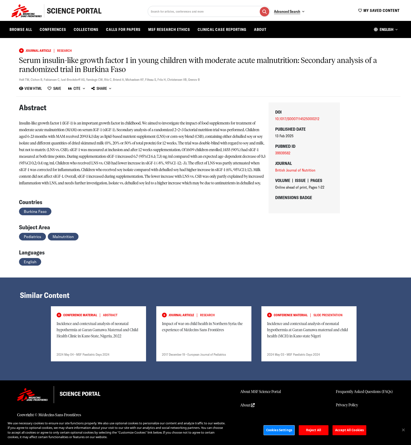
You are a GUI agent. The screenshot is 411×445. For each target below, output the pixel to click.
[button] (386, 29)
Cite (76, 88)
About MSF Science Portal (260, 392)
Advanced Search (287, 11)
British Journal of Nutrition (295, 170)
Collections (86, 29)
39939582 (282, 153)
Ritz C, (108, 79)
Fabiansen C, (52, 79)
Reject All (313, 430)
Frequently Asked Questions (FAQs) (364, 392)
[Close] (403, 430)
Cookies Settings (279, 430)
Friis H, (162, 79)
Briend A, (119, 79)
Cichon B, (37, 79)
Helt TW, (25, 79)
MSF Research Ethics (169, 29)
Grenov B (194, 79)
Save (57, 88)
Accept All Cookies (349, 430)
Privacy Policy (347, 405)
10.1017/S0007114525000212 (297, 118)
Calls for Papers (123, 29)
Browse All (21, 29)
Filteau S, (151, 79)
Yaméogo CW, (95, 79)
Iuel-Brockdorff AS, (73, 79)
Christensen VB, (177, 79)
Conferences (53, 29)
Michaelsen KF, (135, 79)
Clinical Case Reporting (222, 29)
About (260, 29)
